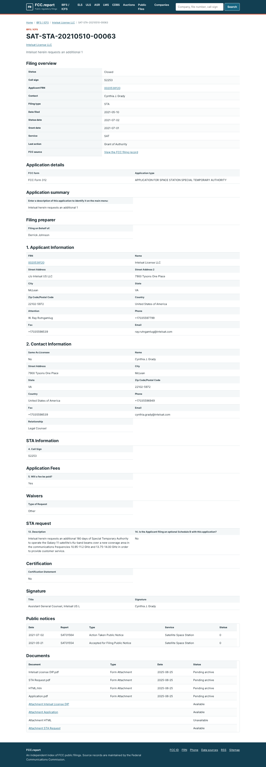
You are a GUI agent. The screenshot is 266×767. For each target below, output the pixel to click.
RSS (223, 750)
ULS (88, 5)
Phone (194, 750)
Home (29, 22)
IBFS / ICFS (65, 7)
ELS (80, 5)
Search (232, 7)
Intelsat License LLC (63, 22)
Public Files (142, 7)
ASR (97, 5)
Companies (161, 5)
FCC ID (174, 750)
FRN (184, 750)
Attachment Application (43, 712)
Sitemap (234, 750)
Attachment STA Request (44, 728)
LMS (106, 5)
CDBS (116, 5)
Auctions (129, 5)
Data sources (209, 750)
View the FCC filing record (121, 152)
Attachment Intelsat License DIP (49, 704)
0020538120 (112, 88)
